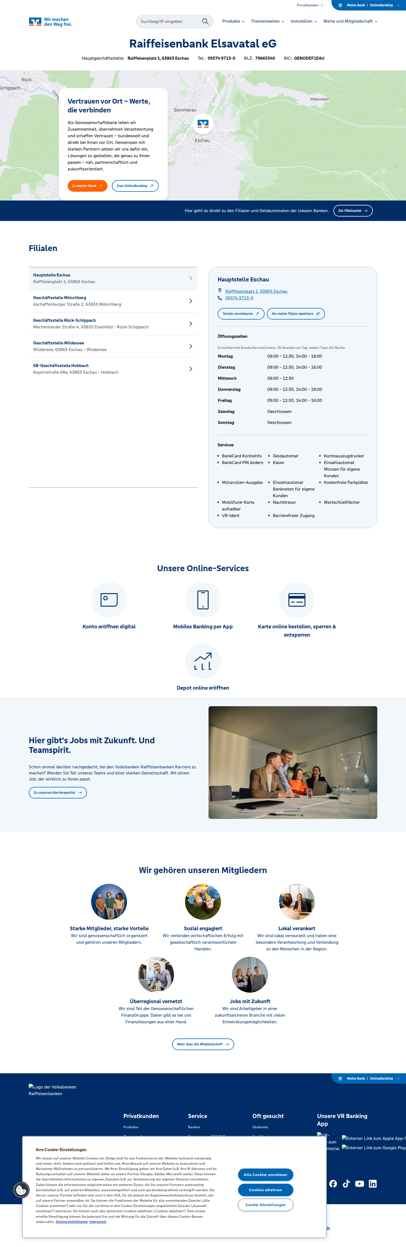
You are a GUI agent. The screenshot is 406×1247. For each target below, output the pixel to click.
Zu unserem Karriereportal (54, 792)
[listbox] (113, 377)
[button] (21, 1190)
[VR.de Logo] (58, 21)
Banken (194, 1127)
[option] (113, 278)
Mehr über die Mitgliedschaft (200, 1044)
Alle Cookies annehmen (265, 1174)
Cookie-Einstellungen (266, 1205)
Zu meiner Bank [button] (84, 186)
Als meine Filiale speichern (292, 314)
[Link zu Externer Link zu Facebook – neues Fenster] (333, 1183)
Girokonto (260, 1127)
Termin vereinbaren (238, 314)
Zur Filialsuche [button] (349, 211)
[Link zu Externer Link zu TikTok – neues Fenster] (346, 1183)
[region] (174, 1187)
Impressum (97, 1222)
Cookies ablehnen (265, 1189)
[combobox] (170, 21)
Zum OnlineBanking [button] (132, 186)
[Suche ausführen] (205, 21)
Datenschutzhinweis (72, 1222)
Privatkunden (307, 5)
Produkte (130, 1127)
